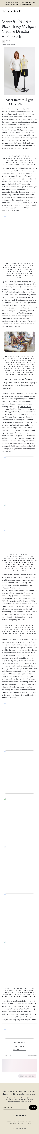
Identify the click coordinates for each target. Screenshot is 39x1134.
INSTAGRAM (19, 1050)
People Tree (6, 130)
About (10, 1121)
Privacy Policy (16, 1123)
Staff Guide (9, 42)
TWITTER (19, 1046)
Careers (30, 1121)
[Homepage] (11, 11)
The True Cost (25, 406)
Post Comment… (27, 1076)
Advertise (19, 1121)
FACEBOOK (19, 1043)
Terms (28, 1123)
